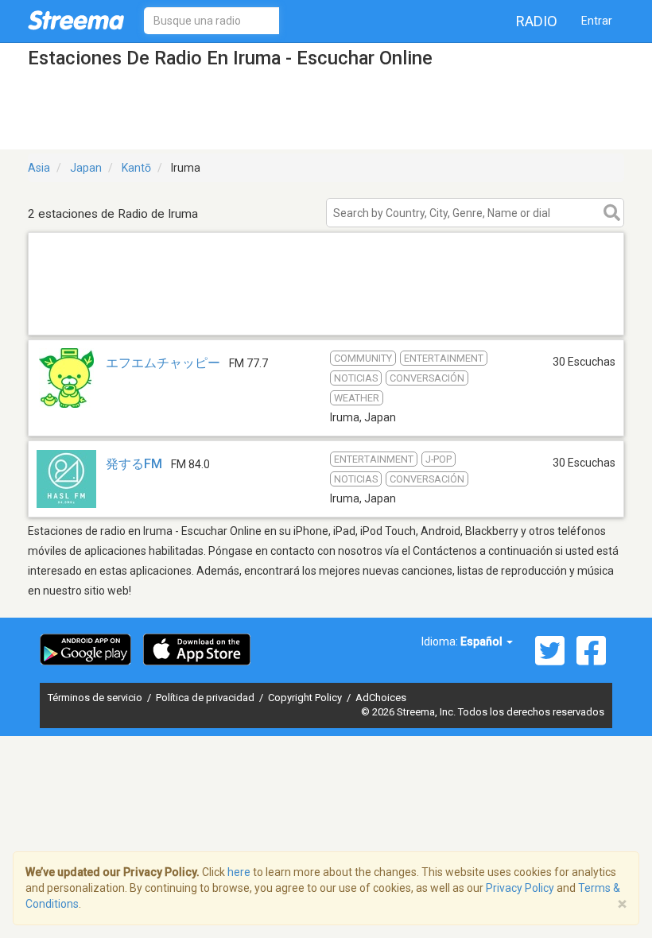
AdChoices (380, 698)
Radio (536, 21)
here (238, 872)
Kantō (136, 167)
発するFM (134, 463)
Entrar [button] (596, 20)
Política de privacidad (206, 698)
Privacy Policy (520, 888)
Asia (39, 167)
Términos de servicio (96, 698)
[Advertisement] (326, 314)
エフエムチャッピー (163, 362)
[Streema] (76, 19)
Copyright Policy (306, 698)
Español (482, 641)
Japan (86, 167)
